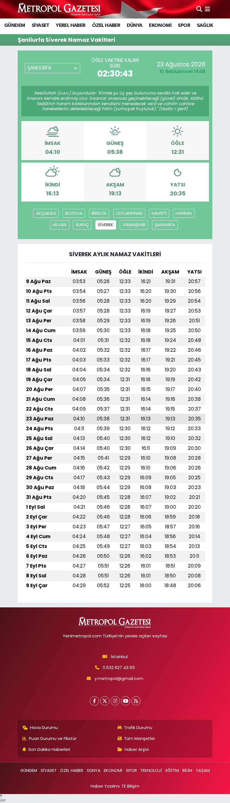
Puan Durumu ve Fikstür (53, 738)
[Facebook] (94, 700)
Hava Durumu (44, 727)
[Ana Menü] (207, 9)
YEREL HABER (70, 25)
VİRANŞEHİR (134, 225)
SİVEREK (105, 225)
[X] (104, 700)
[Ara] (199, 9)
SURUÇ (82, 225)
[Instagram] (115, 700)
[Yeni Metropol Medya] (59, 9)
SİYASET (40, 25)
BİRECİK (99, 213)
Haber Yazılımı (105, 786)
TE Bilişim (130, 786)
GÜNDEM (14, 25)
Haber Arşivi (137, 749)
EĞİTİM (172, 770)
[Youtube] (125, 700)
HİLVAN (59, 225)
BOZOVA (73, 213)
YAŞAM (203, 770)
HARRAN (184, 213)
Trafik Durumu (138, 727)
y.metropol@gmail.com (119, 678)
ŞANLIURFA (165, 225)
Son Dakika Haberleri (49, 749)
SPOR (184, 25)
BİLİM (187, 770)
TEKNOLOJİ (151, 770)
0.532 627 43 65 (119, 667)
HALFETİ (159, 213)
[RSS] (136, 700)
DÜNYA (134, 25)
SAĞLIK (205, 25)
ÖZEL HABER (106, 25)
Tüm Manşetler (139, 738)
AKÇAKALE (46, 213)
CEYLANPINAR (129, 213)
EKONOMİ (160, 25)
